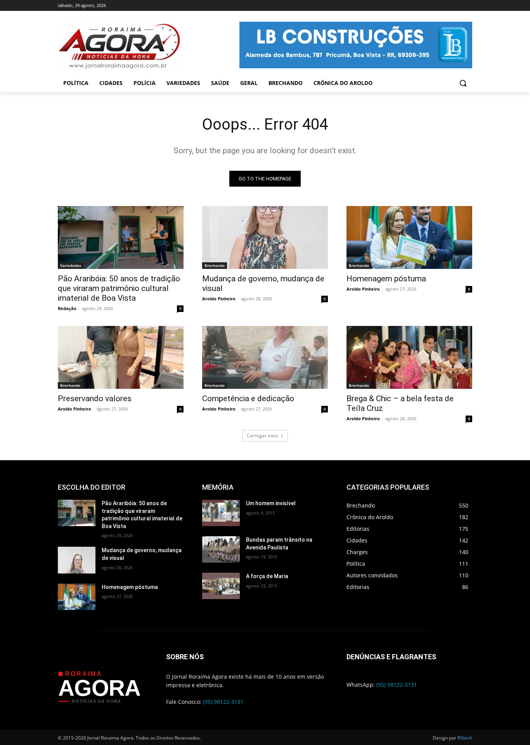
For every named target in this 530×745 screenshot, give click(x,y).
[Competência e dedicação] (265, 357)
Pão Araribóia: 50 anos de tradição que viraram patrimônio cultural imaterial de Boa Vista (119, 288)
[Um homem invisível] (221, 513)
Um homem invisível (271, 503)
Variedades (70, 265)
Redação (67, 308)
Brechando (214, 265)
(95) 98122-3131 (223, 701)
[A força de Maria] (221, 586)
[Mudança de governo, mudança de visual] (265, 237)
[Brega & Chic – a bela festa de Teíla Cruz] (409, 357)
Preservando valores (95, 398)
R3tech (464, 738)
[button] (463, 83)
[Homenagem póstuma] (409, 237)
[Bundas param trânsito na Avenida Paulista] (221, 549)
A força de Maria (267, 576)
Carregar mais (262, 435)
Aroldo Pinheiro (219, 298)
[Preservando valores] (121, 357)
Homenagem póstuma (386, 278)
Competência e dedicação (248, 398)
